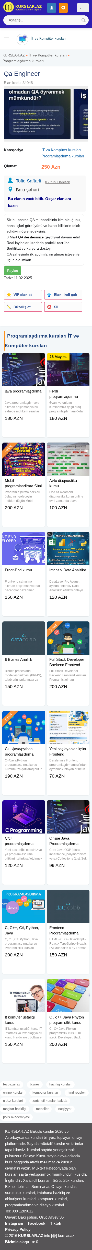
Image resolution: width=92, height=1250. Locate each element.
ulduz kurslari (13, 1101)
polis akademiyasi (16, 1117)
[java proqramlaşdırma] (23, 359)
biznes (35, 1084)
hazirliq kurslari (60, 1084)
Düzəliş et (22, 307)
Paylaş (12, 271)
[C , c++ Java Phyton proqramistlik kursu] (68, 985)
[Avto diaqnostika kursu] (68, 449)
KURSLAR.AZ (14, 55)
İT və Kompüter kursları (48, 55)
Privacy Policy (17, 1229)
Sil (56, 307)
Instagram (14, 1223)
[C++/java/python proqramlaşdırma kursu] (23, 717)
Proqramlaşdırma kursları (23, 61)
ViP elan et (23, 295)
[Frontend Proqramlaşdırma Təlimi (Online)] (68, 896)
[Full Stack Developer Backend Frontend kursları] (68, 627)
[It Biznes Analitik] (23, 627)
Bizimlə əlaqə (17, 1242)
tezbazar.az (11, 1084)
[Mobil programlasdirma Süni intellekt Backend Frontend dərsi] (23, 449)
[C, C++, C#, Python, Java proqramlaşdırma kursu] (23, 896)
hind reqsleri (77, 1092)
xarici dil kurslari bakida (49, 1101)
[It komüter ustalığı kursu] (23, 985)
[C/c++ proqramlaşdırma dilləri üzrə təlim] (23, 806)
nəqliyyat (65, 1109)
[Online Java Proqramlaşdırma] (68, 806)
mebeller (42, 1109)
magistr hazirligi (14, 1109)
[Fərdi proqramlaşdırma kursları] (68, 359)
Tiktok (55, 1223)
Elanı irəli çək (65, 295)
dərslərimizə (34, 237)
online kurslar (13, 1092)
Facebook (36, 1223)
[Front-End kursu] (23, 538)
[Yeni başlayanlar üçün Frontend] (68, 717)
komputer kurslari (45, 1092)
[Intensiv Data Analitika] (68, 538)
